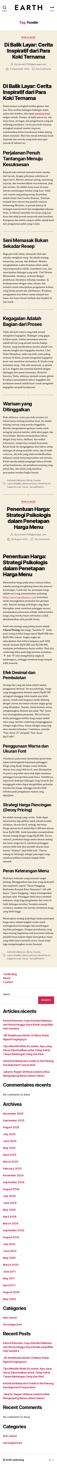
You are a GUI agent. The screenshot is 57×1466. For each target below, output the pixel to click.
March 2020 (10, 1264)
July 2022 (9, 1244)
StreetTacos (44, 483)
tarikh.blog (18, 1459)
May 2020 (9, 1257)
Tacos (25, 487)
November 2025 (13, 1113)
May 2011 (9, 1278)
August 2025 (11, 1127)
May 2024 (9, 1209)
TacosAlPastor (36, 487)
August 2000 (11, 1292)
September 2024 (13, 1182)
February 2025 (12, 1168)
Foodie (36, 480)
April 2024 (9, 1216)
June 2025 (10, 1141)
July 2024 (9, 1196)
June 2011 (9, 1271)
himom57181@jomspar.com (32, 64)
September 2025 (13, 1120)
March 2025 (10, 1161)
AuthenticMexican (16, 480)
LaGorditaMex (14, 483)
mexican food (42, 113)
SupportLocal (14, 487)
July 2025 (9, 1134)
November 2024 (13, 1175)
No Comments (43, 69)
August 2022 (11, 1237)
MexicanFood (29, 483)
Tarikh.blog (10, 974)
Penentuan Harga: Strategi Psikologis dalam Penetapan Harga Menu (28, 518)
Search (6, 994)
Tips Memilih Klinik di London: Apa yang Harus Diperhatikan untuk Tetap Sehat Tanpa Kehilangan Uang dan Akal (27, 1050)
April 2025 (9, 1154)
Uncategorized (12, 1324)
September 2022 (13, 1230)
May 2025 (9, 1147)
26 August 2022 (19, 539)
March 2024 (10, 1223)
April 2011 (9, 1285)
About (6, 978)
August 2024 (11, 1189)
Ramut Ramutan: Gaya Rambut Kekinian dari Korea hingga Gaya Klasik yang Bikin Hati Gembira (28, 1024)
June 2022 (9, 1250)
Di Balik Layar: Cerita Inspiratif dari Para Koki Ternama (28, 51)
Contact (8, 982)
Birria (29, 480)
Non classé (28, 37)
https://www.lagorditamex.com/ (19, 597)
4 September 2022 (19, 69)
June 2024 (10, 1202)
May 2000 (9, 1299)
